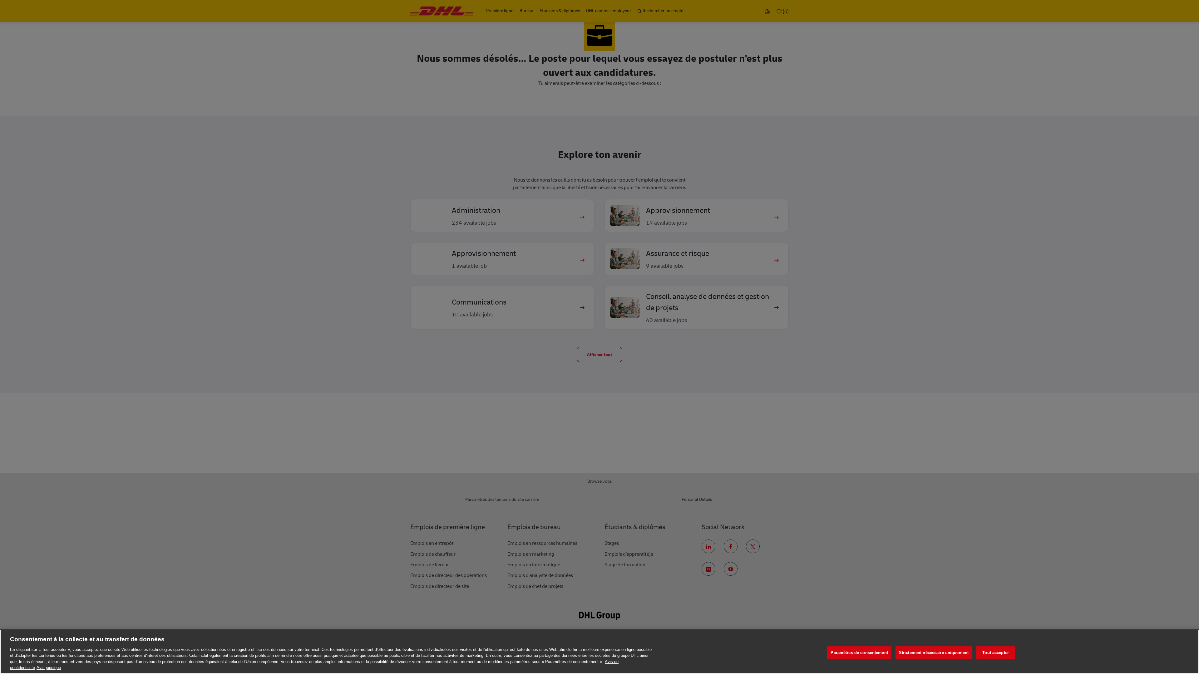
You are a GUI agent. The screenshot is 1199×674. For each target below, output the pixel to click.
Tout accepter (995, 653)
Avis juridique (49, 667)
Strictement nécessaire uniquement (934, 653)
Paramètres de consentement (859, 653)
